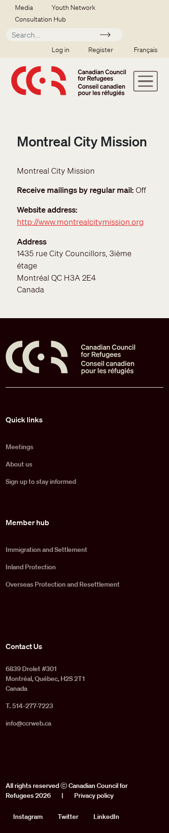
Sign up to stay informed (41, 481)
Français (146, 50)
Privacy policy (94, 795)
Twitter (68, 816)
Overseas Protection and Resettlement (63, 584)
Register (100, 50)
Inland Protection (31, 567)
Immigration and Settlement (46, 549)
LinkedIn (106, 816)
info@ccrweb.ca (28, 723)
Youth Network (73, 7)
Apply (109, 36)
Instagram (28, 816)
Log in (60, 50)
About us (19, 464)
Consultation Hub (40, 19)
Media (24, 7)
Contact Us (24, 646)
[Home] (68, 81)
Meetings (19, 447)
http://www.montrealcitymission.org (80, 222)
